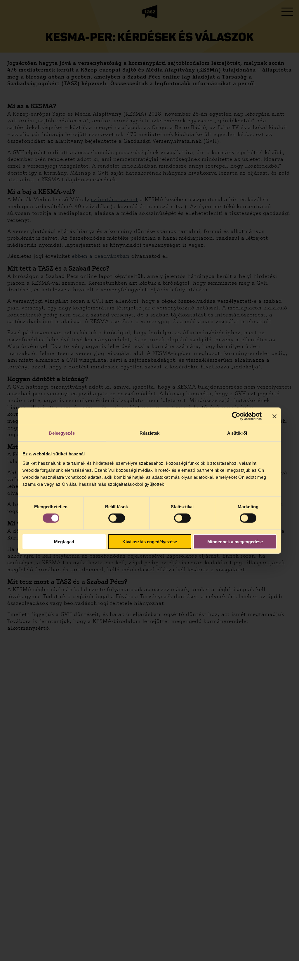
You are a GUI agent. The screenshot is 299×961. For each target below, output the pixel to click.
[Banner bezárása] (274, 416)
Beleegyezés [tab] (62, 433)
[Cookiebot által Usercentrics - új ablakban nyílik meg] (236, 416)
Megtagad (64, 541)
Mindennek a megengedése (235, 541)
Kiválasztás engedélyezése (149, 541)
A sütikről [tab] (237, 433)
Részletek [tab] (150, 433)
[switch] (116, 518)
